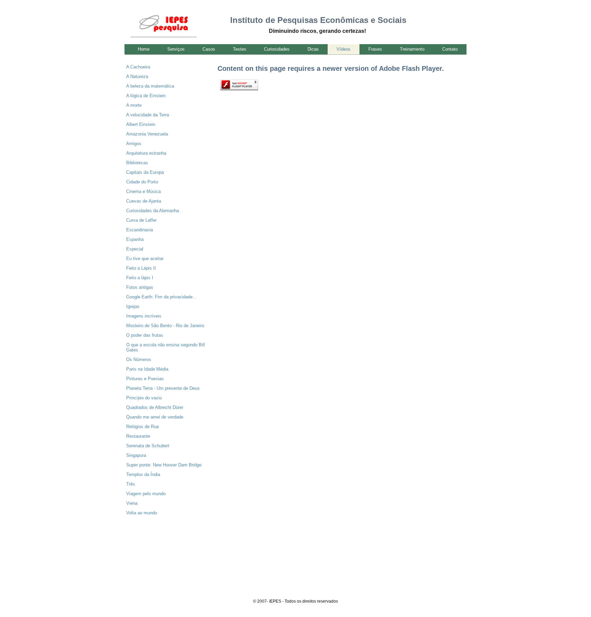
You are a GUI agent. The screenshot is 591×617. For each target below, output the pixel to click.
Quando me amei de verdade (154, 417)
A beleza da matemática (150, 86)
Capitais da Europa (145, 172)
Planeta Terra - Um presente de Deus (163, 388)
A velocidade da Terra (147, 114)
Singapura (136, 455)
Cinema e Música (143, 191)
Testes (239, 49)
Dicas (313, 49)
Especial (134, 249)
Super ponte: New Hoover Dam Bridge (163, 464)
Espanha (135, 239)
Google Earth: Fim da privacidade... (161, 296)
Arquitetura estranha (146, 153)
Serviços (176, 49)
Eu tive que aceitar (144, 258)
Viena (131, 503)
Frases (375, 49)
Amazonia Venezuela (147, 134)
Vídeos (344, 49)
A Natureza (137, 76)
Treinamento (412, 49)
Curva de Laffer (141, 220)
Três (130, 484)
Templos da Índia (143, 474)
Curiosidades (277, 49)
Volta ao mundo (141, 512)
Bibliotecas (137, 162)
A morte (134, 105)
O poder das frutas (144, 335)
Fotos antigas (139, 287)
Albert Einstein (140, 124)
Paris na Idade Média (147, 369)
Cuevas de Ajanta (143, 201)
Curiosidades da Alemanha (152, 210)
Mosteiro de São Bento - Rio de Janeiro (165, 325)
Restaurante (138, 436)
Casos (208, 49)
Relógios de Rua (142, 426)
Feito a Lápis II (141, 268)
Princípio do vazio (144, 397)
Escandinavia (139, 229)
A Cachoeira (138, 66)
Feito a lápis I (139, 277)
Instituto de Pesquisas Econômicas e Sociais (318, 20)
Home (143, 49)
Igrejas (133, 306)
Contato (450, 49)
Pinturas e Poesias (145, 378)
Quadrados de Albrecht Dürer (154, 407)
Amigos (133, 143)
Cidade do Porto (142, 181)
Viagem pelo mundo (146, 493)
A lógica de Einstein (146, 95)
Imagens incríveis (143, 316)
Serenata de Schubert (147, 445)
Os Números (138, 359)
